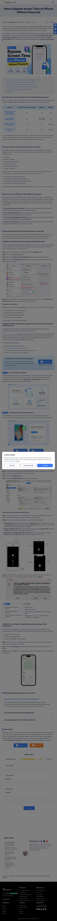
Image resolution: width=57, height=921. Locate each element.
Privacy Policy (10, 461)
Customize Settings (28, 465)
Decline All (12, 465)
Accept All (45, 465)
